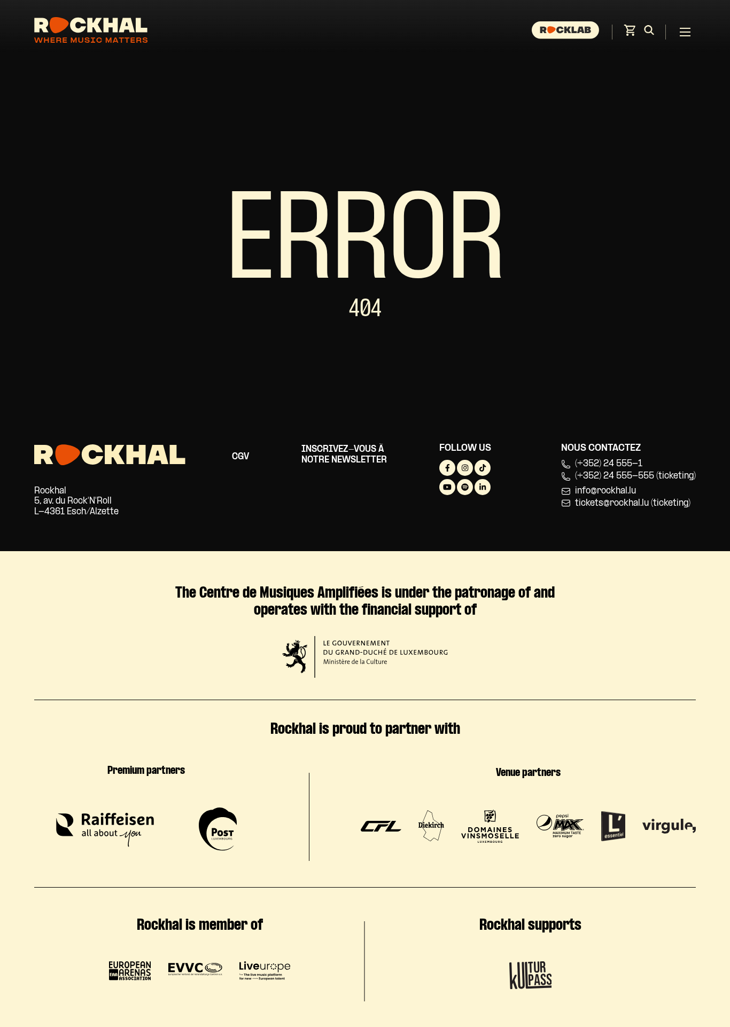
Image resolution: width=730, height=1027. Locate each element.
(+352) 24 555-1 (608, 463)
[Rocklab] (567, 32)
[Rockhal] (90, 31)
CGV (240, 456)
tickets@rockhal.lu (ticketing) (632, 503)
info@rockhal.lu (605, 491)
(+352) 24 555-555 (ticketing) (635, 476)
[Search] (649, 32)
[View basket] (629, 33)
